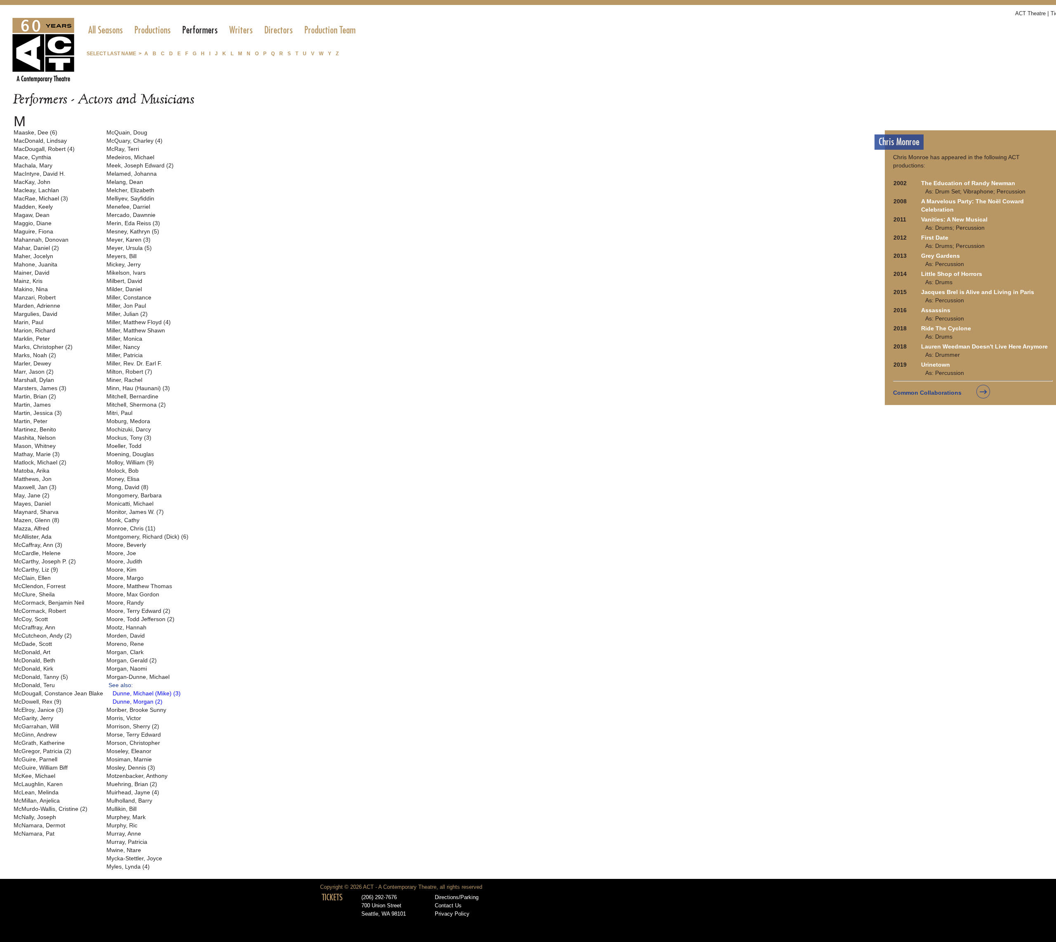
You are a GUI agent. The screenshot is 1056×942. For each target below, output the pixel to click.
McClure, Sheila (34, 594)
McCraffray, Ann (34, 627)
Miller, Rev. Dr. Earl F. (134, 363)
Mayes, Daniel (32, 503)
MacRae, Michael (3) (41, 198)
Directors (278, 30)
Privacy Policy (452, 914)
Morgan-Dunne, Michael (138, 677)
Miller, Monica (124, 338)
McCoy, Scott (31, 619)
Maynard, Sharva (36, 512)
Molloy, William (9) (130, 462)
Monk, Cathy (122, 520)
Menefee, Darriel (128, 206)
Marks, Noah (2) (35, 355)
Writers (241, 30)
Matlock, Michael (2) (40, 462)
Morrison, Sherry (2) (132, 726)
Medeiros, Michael (130, 157)
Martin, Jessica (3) (38, 413)
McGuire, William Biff (41, 767)
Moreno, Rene (125, 644)
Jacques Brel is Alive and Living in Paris (977, 292)
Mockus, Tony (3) (128, 437)
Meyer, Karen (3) (128, 239)
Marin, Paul (28, 322)
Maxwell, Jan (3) (35, 487)
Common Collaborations (927, 392)
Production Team (330, 30)
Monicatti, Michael (129, 503)
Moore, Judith (124, 561)
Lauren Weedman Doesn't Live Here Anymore (984, 346)
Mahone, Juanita (35, 264)
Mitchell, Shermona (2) (136, 404)
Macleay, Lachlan (36, 190)
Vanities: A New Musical (954, 219)
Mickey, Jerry (123, 264)
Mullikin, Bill (121, 808)
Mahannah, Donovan (41, 239)
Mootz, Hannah (126, 627)
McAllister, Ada (33, 536)
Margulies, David (35, 314)
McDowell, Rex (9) (37, 701)
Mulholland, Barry (129, 800)
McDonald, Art (32, 652)
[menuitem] (105, 30)
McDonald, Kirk (33, 668)
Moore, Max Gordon (132, 594)
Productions (152, 30)
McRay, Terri (122, 149)
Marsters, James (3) (40, 388)
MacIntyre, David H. (39, 173)
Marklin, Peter (32, 338)
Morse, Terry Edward (133, 734)
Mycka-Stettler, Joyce (134, 858)
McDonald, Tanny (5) (41, 677)
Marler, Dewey (32, 363)
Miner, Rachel (124, 380)
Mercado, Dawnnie (131, 215)
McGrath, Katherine (39, 742)
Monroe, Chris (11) (131, 528)
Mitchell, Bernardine (132, 396)
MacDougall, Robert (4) (44, 149)
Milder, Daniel (124, 289)
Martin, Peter (30, 421)
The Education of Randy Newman (968, 183)
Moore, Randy (125, 602)
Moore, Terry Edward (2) (138, 611)
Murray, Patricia (126, 841)
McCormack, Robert (40, 611)
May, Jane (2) (32, 495)
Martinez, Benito (35, 429)
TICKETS (332, 897)
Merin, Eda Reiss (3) (133, 223)
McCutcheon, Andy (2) (43, 635)
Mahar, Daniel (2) (36, 248)
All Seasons (105, 30)
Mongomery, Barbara (134, 495)
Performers (200, 30)
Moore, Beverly (126, 545)
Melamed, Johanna (131, 173)
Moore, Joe (121, 553)
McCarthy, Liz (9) (36, 569)
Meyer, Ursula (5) (129, 248)
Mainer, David (32, 272)
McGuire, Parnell (35, 759)
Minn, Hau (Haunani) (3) (138, 388)
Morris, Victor (123, 718)
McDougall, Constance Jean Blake (58, 693)
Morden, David (125, 635)
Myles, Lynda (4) (128, 866)
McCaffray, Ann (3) (38, 545)
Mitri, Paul (119, 413)
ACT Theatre (1030, 13)
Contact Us (448, 906)
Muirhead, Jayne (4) (132, 792)
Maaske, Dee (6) (35, 132)
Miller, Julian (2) (127, 314)
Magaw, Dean (32, 215)
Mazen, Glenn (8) (36, 520)
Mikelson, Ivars (126, 272)
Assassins (935, 310)
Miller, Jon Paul (126, 305)
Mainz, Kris (28, 281)
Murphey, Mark (126, 817)
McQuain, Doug (126, 132)
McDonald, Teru (34, 685)
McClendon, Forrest (40, 586)
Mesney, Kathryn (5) (132, 231)
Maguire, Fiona (33, 231)
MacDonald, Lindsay (40, 140)
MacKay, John (32, 182)
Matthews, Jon (33, 479)
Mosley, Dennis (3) (130, 767)
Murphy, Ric (121, 825)
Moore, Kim (121, 569)
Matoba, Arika (32, 470)
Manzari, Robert (35, 297)
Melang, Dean (124, 182)
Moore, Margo (125, 578)
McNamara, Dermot (39, 825)
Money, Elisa (122, 479)
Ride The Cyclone (946, 328)
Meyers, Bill (121, 256)
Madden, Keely (33, 206)
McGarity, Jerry (33, 718)
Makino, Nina (31, 289)
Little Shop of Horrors (951, 274)
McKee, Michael (34, 775)
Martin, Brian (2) (35, 396)
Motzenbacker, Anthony (136, 775)
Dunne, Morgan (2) (138, 701)
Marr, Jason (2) (34, 371)
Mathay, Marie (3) (37, 454)
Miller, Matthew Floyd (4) (138, 322)
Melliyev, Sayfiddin (130, 198)
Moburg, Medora (128, 421)
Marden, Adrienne (37, 305)
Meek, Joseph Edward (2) (140, 165)
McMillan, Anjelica (37, 800)
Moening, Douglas (130, 454)
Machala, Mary (33, 165)
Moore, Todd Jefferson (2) (140, 619)
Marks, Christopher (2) (43, 347)
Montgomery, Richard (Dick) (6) (147, 536)
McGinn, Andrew (35, 734)
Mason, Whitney (35, 446)
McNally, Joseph (35, 817)
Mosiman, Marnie (129, 759)
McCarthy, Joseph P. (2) (45, 561)
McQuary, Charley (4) (134, 140)
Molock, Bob (122, 470)
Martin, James (32, 404)
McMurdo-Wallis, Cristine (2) (50, 808)
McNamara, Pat (34, 833)
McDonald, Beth (34, 660)
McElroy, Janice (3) (39, 709)
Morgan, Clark (125, 652)
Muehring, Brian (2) (131, 784)
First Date (934, 237)
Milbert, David (124, 281)
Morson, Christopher (133, 742)
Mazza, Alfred (31, 528)
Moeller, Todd (123, 446)
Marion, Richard (34, 330)
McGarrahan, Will (36, 726)
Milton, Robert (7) (129, 371)
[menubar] (221, 30)
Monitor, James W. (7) (135, 512)
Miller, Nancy (123, 347)
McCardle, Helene (37, 553)
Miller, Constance (128, 297)
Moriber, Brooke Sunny (136, 709)
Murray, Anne (123, 833)
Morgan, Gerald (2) (131, 660)
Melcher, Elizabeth (130, 190)
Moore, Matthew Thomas (139, 586)
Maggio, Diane (33, 223)
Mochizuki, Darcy (128, 429)
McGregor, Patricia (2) (42, 751)
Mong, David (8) (127, 487)
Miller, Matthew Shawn (135, 330)
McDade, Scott (33, 644)
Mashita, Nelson (35, 437)
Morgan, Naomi (126, 668)
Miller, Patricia (124, 355)
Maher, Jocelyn (33, 256)
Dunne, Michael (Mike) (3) (147, 693)
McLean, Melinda (36, 792)
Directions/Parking (456, 897)
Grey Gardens (940, 255)
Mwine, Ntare (123, 850)
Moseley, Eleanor (128, 751)
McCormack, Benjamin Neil (49, 602)
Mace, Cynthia (32, 157)
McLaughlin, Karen (38, 784)
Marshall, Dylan (34, 380)
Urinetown (935, 364)
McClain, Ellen (32, 578)
